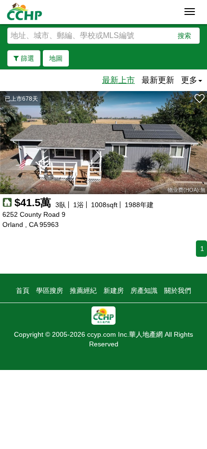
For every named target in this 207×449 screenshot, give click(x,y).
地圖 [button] (56, 58)
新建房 (114, 290)
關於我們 (177, 290)
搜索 (184, 36)
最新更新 (158, 80)
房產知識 (143, 290)
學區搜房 (49, 290)
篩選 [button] (26, 58)
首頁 (22, 290)
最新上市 (118, 80)
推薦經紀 (83, 290)
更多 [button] (189, 80)
